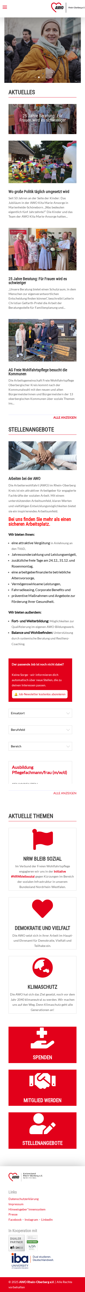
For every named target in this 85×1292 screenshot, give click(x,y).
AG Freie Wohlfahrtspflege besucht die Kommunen (37, 372)
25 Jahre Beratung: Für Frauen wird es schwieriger (42, 118)
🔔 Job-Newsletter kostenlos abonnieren (39, 694)
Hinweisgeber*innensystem (27, 1209)
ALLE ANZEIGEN (64, 793)
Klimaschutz (42, 987)
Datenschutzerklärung (23, 1199)
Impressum (16, 1204)
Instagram (31, 1219)
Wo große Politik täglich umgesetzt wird (38, 191)
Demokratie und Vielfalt (42, 928)
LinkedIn (47, 1219)
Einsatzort (18, 713)
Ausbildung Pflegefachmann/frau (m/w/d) (39, 769)
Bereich (16, 746)
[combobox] (40, 713)
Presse (12, 1214)
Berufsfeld (18, 729)
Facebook (15, 1219)
